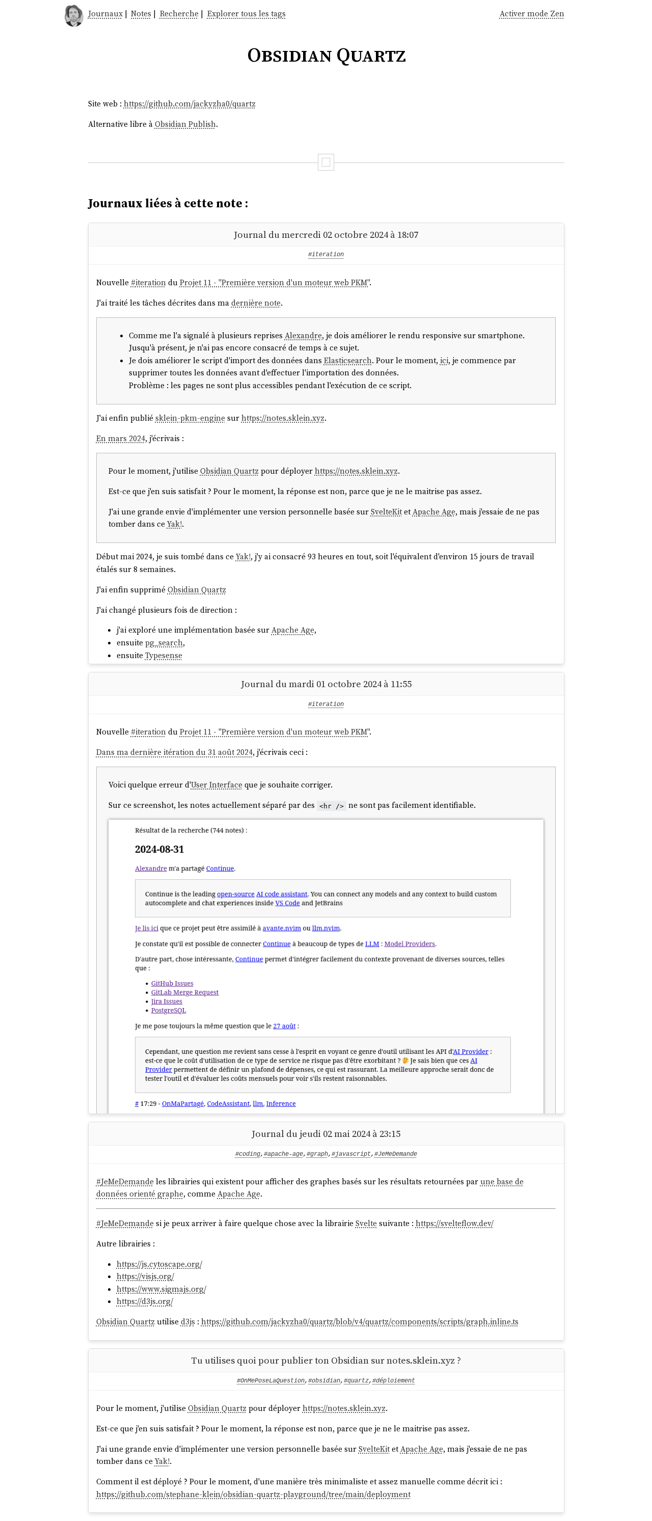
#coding (247, 1154)
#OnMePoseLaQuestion (271, 1380)
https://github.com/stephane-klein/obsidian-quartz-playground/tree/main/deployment (253, 1494)
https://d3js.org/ (145, 1301)
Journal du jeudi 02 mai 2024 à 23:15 (326, 1133)
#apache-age (283, 1154)
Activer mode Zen (532, 13)
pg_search (164, 642)
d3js (188, 1321)
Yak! (174, 524)
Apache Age (434, 511)
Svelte (366, 1223)
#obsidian (324, 1380)
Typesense (163, 655)
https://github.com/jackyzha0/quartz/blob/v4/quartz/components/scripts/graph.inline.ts (360, 1321)
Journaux (105, 13)
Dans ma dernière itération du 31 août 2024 (174, 752)
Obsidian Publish (185, 124)
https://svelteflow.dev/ (455, 1223)
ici (444, 360)
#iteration (326, 254)
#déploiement (393, 1380)
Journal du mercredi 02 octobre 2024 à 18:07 (326, 234)
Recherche (179, 13)
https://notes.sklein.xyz (282, 418)
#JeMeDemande (395, 1154)
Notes (141, 13)
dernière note (256, 302)
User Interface (216, 784)
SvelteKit (386, 511)
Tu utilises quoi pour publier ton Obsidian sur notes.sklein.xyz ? (326, 1360)
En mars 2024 (120, 438)
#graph (317, 1154)
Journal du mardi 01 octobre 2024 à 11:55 (326, 683)
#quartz (356, 1380)
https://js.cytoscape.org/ (159, 1264)
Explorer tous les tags (246, 13)
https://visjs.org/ (145, 1276)
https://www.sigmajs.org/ (161, 1289)
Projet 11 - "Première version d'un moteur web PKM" (274, 282)
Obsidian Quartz (229, 471)
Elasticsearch (348, 360)
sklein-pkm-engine (190, 418)
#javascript (351, 1154)
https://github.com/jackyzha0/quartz (190, 103)
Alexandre (303, 335)
